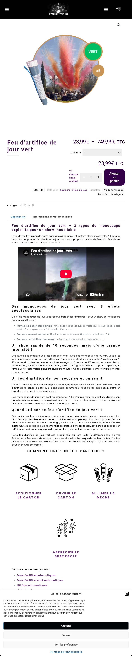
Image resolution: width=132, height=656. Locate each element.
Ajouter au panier (114, 177)
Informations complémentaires (52, 216)
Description (18, 216)
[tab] (18, 217)
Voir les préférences (66, 644)
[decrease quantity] (84, 177)
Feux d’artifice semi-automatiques (40, 580)
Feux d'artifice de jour (73, 190)
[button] (127, 594)
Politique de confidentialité (66, 651)
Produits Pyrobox (113, 190)
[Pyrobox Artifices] (58, 15)
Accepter (66, 625)
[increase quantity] (98, 177)
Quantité (76, 152)
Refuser (66, 635)
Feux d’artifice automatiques (36, 575)
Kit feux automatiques (32, 585)
